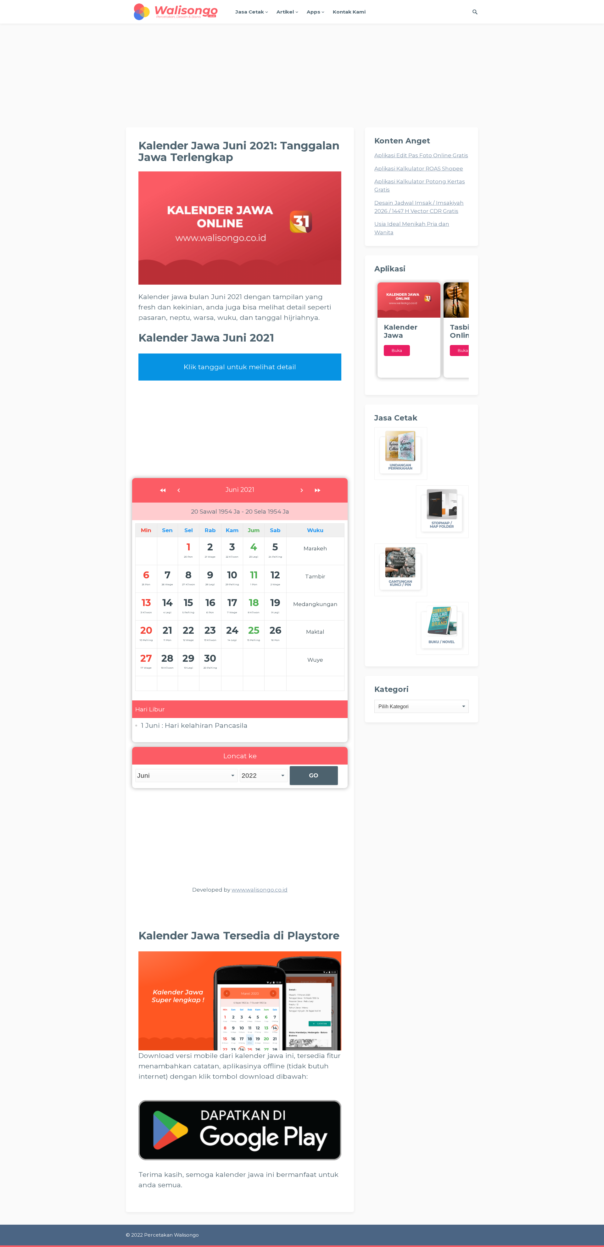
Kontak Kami (349, 12)
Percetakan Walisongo (171, 1235)
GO (313, 775)
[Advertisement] (302, 80)
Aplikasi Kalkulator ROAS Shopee (418, 168)
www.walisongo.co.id (260, 890)
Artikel (285, 12)
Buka (397, 350)
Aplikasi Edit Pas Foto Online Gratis (421, 155)
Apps (313, 12)
